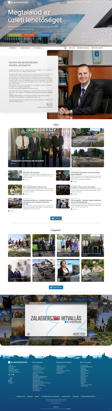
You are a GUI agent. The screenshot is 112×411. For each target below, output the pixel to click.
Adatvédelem (76, 396)
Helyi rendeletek (36, 380)
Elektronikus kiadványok (86, 384)
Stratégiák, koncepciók (38, 381)
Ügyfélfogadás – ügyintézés (63, 370)
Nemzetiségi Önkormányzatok (39, 377)
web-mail (37, 396)
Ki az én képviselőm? (37, 371)
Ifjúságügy (83, 378)
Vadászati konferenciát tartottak (27, 161)
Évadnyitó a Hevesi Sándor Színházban (83, 187)
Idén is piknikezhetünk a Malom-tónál (35, 187)
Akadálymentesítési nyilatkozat (88, 396)
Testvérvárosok (36, 390)
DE (95, 2)
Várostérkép (71, 2)
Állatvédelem (36, 389)
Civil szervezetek (84, 373)
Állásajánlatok (84, 375)
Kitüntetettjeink (36, 379)
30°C (102, 41)
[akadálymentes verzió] (101, 2)
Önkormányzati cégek (38, 384)
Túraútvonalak (84, 386)
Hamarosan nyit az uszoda (31, 172)
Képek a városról (85, 370)
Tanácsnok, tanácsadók (38, 372)
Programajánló (84, 365)
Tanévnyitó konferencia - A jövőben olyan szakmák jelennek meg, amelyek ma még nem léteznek (38, 202)
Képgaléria (88, 2)
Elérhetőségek (60, 368)
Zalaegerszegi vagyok (14, 369)
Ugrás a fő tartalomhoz (101, 0)
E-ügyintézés (59, 369)
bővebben (14, 163)
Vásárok (83, 383)
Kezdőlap (63, 2)
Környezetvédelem (37, 388)
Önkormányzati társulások (39, 385)
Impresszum (30, 396)
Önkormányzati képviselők (39, 368)
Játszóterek (83, 379)
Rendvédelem (83, 382)
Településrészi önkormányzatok (40, 376)
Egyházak (83, 374)
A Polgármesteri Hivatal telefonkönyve (50, 396)
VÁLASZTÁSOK (60, 373)
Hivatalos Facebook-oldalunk (15, 95)
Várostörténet (79, 2)
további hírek (57, 218)
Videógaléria (83, 369)
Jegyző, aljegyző (61, 365)
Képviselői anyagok (66, 396)
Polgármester (36, 365)
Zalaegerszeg (18, 2)
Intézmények (83, 372)
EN (93, 2)
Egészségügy (84, 377)
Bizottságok (35, 375)
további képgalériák (57, 287)
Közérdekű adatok (61, 372)
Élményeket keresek (13, 370)
